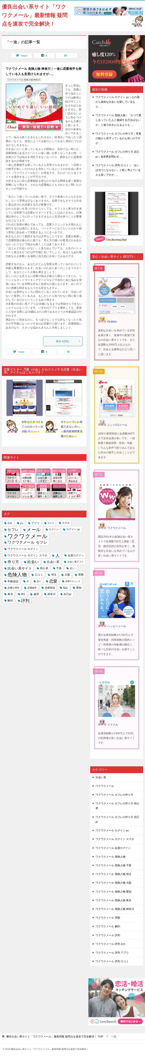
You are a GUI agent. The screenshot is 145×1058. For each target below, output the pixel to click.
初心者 (44, 568)
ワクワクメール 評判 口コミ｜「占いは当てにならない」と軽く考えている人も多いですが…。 (118, 170)
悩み (65, 587)
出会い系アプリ (75, 561)
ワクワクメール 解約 (108, 926)
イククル (112, 724)
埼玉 (54, 574)
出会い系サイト (20, 568)
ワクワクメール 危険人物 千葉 (113, 865)
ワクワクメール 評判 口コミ (112, 961)
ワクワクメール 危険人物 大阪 (113, 882)
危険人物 (17, 574)
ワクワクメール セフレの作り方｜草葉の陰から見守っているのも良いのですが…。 (118, 138)
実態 (81, 574)
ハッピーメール (116, 626)
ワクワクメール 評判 (108, 935)
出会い (33, 562)
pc (21, 523)
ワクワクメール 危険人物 (110, 856)
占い (72, 568)
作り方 (13, 562)
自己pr (68, 594)
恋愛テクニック (72, 581)
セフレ (13, 530)
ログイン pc (73, 529)
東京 (10, 594)
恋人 (39, 581)
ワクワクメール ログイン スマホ (27, 555)
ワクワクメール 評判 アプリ (112, 952)
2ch (10, 523)
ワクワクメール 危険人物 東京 (113, 900)
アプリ (35, 523)
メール (34, 529)
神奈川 (51, 594)
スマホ (66, 523)
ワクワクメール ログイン (23, 548)
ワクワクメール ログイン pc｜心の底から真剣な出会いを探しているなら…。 (118, 102)
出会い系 (53, 561)
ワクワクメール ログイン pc (112, 830)
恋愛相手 (32, 588)
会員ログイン (76, 555)
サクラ (51, 523)
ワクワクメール (28, 536)
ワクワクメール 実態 (108, 917)
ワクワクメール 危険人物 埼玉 (113, 874)
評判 (25, 600)
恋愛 (53, 581)
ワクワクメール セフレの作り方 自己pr (117, 819)
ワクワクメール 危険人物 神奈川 (23, 79)
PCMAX (112, 321)
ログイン (53, 529)
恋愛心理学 (13, 588)
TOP (54, 1036)
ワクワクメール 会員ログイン (113, 847)
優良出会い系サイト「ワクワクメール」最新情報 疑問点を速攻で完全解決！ (35, 15)
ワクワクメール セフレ (27, 542)
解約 (10, 600)
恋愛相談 (50, 587)
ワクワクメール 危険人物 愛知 (113, 891)
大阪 (67, 574)
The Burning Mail (116, 239)
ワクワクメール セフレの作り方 (114, 794)
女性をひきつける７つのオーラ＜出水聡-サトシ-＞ (32, 426)
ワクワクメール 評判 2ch (110, 943)
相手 (36, 594)
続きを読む (63, 341)
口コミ (39, 574)
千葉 (59, 568)
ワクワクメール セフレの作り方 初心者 (117, 806)
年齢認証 (13, 581)
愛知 (79, 587)
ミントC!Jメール (117, 424)
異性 (23, 594)
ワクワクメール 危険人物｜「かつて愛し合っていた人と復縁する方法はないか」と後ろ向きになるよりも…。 (118, 120)
